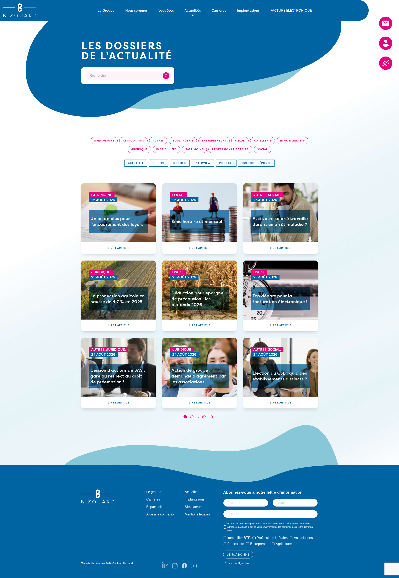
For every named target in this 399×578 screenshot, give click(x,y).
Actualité (136, 163)
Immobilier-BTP (292, 140)
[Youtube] (194, 565)
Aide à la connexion (161, 514)
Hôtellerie (262, 140)
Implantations (248, 10)
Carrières (219, 10)
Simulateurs (193, 507)
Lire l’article (118, 248)
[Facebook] (184, 565)
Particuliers (166, 149)
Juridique (139, 149)
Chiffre (159, 163)
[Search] (166, 75)
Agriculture (104, 140)
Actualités (192, 492)
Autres (158, 140)
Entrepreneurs (214, 140)
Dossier (179, 163)
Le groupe (153, 492)
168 (204, 417)
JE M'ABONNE (238, 554)
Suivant (212, 416)
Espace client (156, 507)
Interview (203, 163)
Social (262, 149)
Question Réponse (256, 163)
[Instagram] (175, 565)
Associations (133, 140)
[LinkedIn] (165, 565)
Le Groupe (106, 10)
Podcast (226, 163)
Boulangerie (182, 140)
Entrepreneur (260, 544)
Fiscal (240, 140)
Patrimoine (194, 149)
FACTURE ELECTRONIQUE (291, 10)
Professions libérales (230, 149)
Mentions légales (197, 514)
